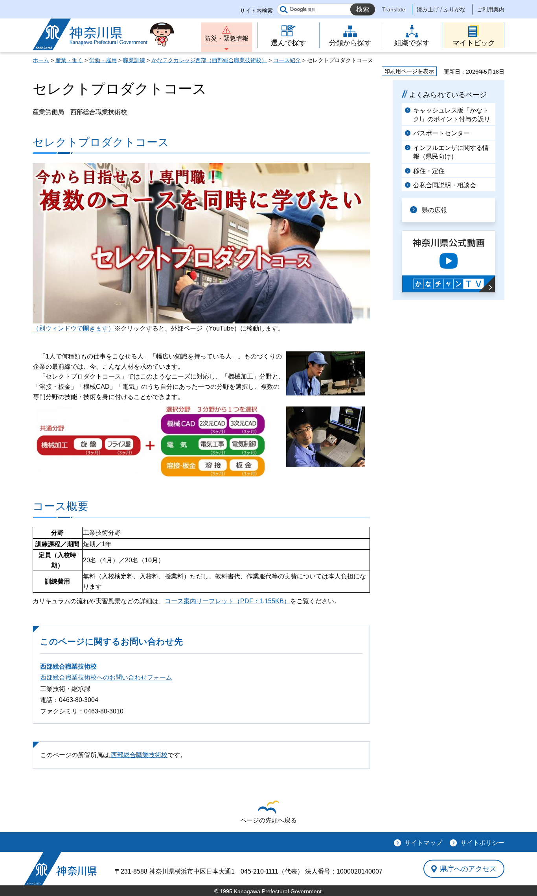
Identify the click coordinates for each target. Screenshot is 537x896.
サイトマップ (423, 842)
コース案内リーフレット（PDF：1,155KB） (227, 601)
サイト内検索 (256, 10)
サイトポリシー (482, 842)
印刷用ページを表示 (409, 71)
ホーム (41, 60)
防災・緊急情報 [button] (226, 38)
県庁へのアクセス (468, 868)
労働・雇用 (103, 60)
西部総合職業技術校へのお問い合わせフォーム (106, 677)
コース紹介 (287, 60)
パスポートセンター (441, 133)
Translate (393, 9)
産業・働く (69, 60)
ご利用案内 (490, 9)
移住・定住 (429, 171)
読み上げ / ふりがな (441, 9)
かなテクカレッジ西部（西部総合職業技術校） (209, 60)
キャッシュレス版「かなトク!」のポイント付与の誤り (451, 114)
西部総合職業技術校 (68, 666)
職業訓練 (134, 60)
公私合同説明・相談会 (444, 185)
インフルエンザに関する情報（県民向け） (451, 152)
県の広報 (434, 210)
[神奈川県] (60, 868)
